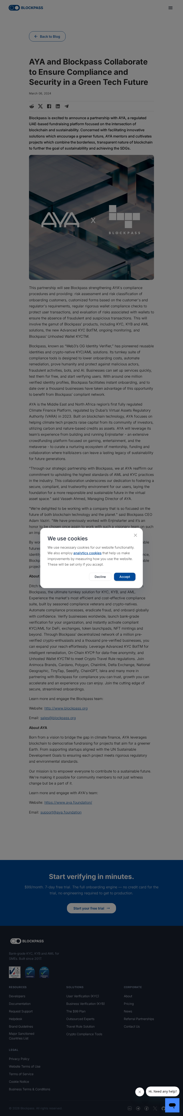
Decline (100, 577)
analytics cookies (87, 553)
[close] (135, 535)
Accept (124, 577)
